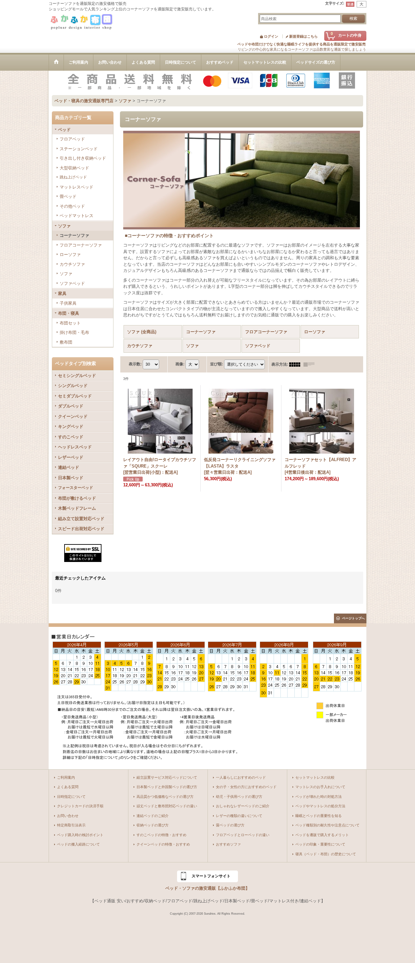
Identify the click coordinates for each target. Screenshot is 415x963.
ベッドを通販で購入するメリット (322, 835)
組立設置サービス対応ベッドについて (166, 777)
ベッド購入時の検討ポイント (80, 835)
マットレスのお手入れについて (320, 787)
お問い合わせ (67, 816)
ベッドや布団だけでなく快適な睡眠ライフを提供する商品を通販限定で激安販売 (301, 44)
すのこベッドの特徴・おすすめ (161, 835)
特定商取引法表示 (71, 825)
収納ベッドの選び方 (152, 825)
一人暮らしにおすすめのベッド (241, 777)
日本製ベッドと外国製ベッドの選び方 (166, 787)
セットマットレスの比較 (315, 777)
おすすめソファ (228, 844)
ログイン (271, 36)
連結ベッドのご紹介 (152, 816)
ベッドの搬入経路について (78, 844)
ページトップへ (353, 618)
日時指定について (71, 796)
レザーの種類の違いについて (239, 816)
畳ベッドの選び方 (230, 825)
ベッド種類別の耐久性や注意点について (327, 825)
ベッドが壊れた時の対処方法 (318, 796)
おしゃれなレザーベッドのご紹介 (242, 806)
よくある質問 (67, 787)
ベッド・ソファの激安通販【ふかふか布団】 (207, 888)
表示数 (135, 364)
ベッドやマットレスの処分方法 (320, 806)
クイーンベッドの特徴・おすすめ (163, 844)
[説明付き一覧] (310, 364)
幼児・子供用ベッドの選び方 (239, 796)
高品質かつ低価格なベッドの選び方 (165, 796)
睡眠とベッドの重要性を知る (318, 816)
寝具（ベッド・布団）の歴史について (325, 854)
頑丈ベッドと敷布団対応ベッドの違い (166, 806)
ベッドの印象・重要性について (320, 844)
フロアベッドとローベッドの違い (242, 835)
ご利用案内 (66, 777)
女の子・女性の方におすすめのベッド (246, 787)
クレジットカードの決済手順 (80, 806)
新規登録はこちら (303, 36)
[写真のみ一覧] (296, 364)
